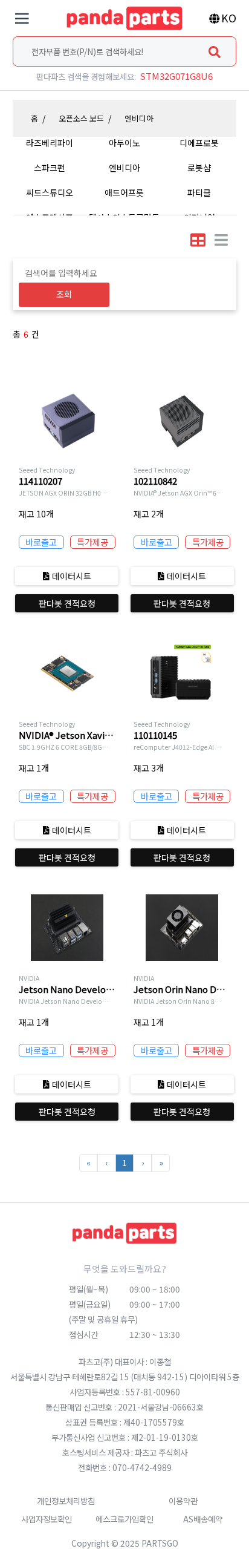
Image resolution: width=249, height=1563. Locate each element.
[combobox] (124, 51)
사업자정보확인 (46, 1519)
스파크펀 (49, 168)
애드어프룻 (124, 192)
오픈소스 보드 (81, 118)
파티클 (199, 192)
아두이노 (124, 143)
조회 (64, 294)
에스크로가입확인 (124, 1519)
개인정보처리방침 (66, 1501)
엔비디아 (139, 118)
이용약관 (183, 1501)
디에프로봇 (199, 143)
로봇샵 (199, 168)
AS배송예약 (202, 1519)
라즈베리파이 (49, 143)
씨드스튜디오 (49, 192)
